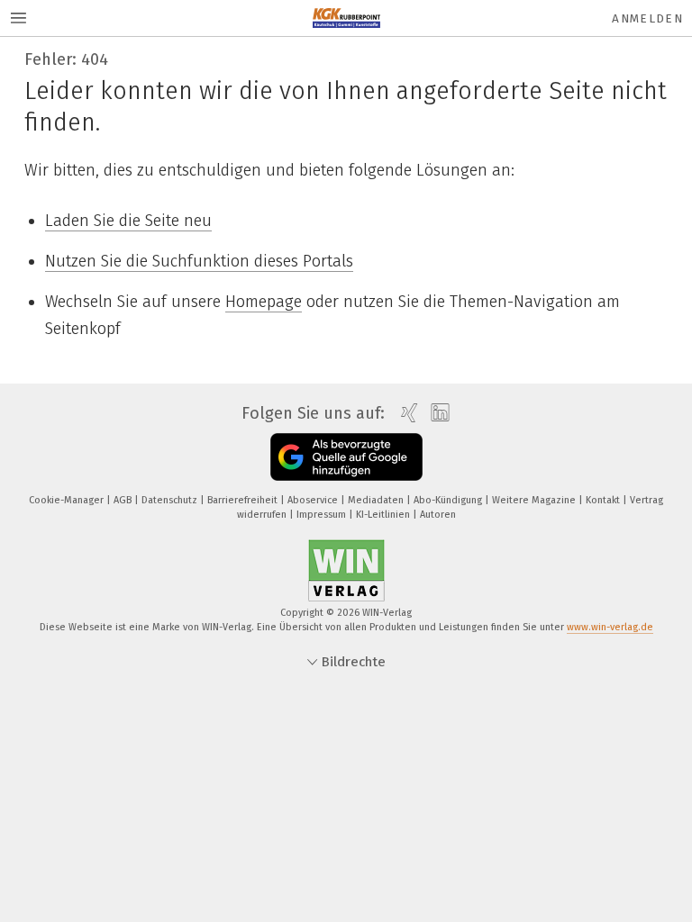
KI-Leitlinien (384, 514)
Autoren (438, 514)
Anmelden (647, 18)
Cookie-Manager (67, 500)
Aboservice (314, 500)
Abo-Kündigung (449, 500)
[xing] (405, 413)
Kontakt (604, 500)
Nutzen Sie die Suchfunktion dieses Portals (199, 261)
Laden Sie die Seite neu (128, 220)
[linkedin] (435, 413)
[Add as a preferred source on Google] (346, 457)
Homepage (263, 302)
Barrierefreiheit (243, 500)
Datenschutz (170, 500)
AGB (124, 500)
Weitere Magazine (535, 500)
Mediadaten (377, 500)
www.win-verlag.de (610, 627)
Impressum (322, 514)
